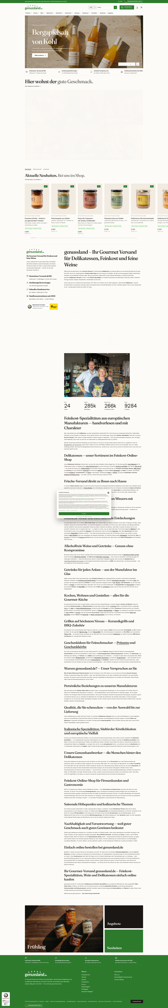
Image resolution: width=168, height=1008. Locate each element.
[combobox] (107, 7)
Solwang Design (107, 610)
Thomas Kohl (130, 584)
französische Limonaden (118, 580)
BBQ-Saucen (137, 468)
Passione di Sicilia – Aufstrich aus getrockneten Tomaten (35, 219)
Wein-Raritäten (73, 535)
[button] (141, 7)
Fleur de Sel (138, 466)
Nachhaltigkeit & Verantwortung (123, 977)
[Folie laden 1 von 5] (123, 64)
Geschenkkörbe (75, 647)
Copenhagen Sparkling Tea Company (73, 561)
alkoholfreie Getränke (80, 557)
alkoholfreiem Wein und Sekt (131, 554)
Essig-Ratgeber (85, 986)
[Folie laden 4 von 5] (129, 64)
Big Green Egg (83, 632)
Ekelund (100, 610)
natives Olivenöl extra (92, 466)
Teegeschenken (121, 657)
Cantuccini (86, 470)
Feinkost (27, 13)
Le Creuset (113, 606)
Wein (42, 13)
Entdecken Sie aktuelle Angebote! (33, 1)
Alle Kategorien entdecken (32, 86)
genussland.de (34, 1001)
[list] (84, 72)
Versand (83, 979)
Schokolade (117, 470)
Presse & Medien (119, 979)
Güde (72, 608)
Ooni (67, 612)
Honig (89, 472)
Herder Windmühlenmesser (83, 608)
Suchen (83, 984)
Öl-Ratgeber (84, 989)
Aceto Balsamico (132, 464)
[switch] (6, 1004)
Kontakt (47, 1001)
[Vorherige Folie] (120, 64)
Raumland (66, 537)
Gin (114, 582)
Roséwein (115, 531)
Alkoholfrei (59, 13)
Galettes (100, 470)
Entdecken (85, 13)
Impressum (41, 1001)
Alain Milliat (82, 586)
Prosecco (81, 537)
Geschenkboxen (95, 659)
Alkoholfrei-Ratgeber (87, 991)
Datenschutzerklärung (82, 1001)
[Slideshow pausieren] (137, 64)
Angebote (46, 169)
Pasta (109, 472)
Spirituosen (49, 13)
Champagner (123, 535)
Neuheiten (28, 169)
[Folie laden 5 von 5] (131, 64)
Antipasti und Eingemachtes (71, 474)
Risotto (115, 472)
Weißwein (133, 529)
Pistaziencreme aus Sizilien (113, 218)
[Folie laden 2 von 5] (125, 64)
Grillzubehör (116, 634)
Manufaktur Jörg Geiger (102, 557)
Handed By (85, 614)
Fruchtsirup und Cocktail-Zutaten (87, 580)
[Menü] (9, 993)
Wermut (118, 582)
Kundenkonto (85, 982)
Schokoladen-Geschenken (101, 657)
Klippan (117, 610)
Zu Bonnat (38, 55)
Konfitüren (72, 472)
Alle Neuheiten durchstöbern (33, 179)
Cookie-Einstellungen (117, 1001)
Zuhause (76, 13)
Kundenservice (85, 974)
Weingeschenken (80, 657)
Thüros (66, 634)
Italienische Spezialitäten (81, 729)
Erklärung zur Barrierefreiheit (104, 1001)
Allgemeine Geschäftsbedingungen (57, 1001)
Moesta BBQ (96, 632)
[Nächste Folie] (133, 64)
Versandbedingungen (71, 1001)
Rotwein (88, 531)
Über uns (116, 974)
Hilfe (121, 1)
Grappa (72, 584)
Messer (66, 608)
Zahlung (83, 977)
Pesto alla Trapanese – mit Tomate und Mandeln (86, 219)
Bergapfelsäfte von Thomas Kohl (72, 444)
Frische (35, 13)
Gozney (78, 612)
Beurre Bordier (88, 488)
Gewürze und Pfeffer (121, 466)
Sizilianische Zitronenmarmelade (142, 218)
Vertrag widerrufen (137, 1001)
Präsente (123, 643)
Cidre (134, 580)
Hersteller (94, 13)
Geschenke (68, 13)
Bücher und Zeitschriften (97, 614)
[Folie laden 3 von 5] (127, 64)
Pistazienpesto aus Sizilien (60, 218)
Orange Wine (74, 533)
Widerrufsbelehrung (92, 1001)
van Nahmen (106, 586)
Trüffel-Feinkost (85, 468)
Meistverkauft (37, 169)
